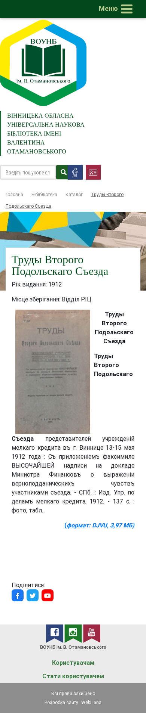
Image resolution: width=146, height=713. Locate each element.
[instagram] (73, 633)
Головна (14, 194)
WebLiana (91, 702)
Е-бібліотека (44, 194)
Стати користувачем (73, 676)
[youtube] (91, 633)
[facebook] (55, 633)
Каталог (74, 194)
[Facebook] (18, 595)
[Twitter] (33, 595)
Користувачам (73, 662)
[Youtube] (48, 595)
